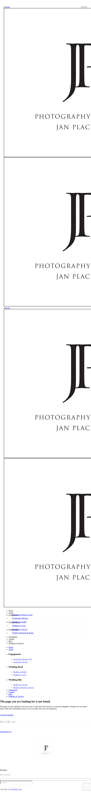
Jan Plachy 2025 (16, 789)
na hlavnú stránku (6, 715)
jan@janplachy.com (5, 731)
